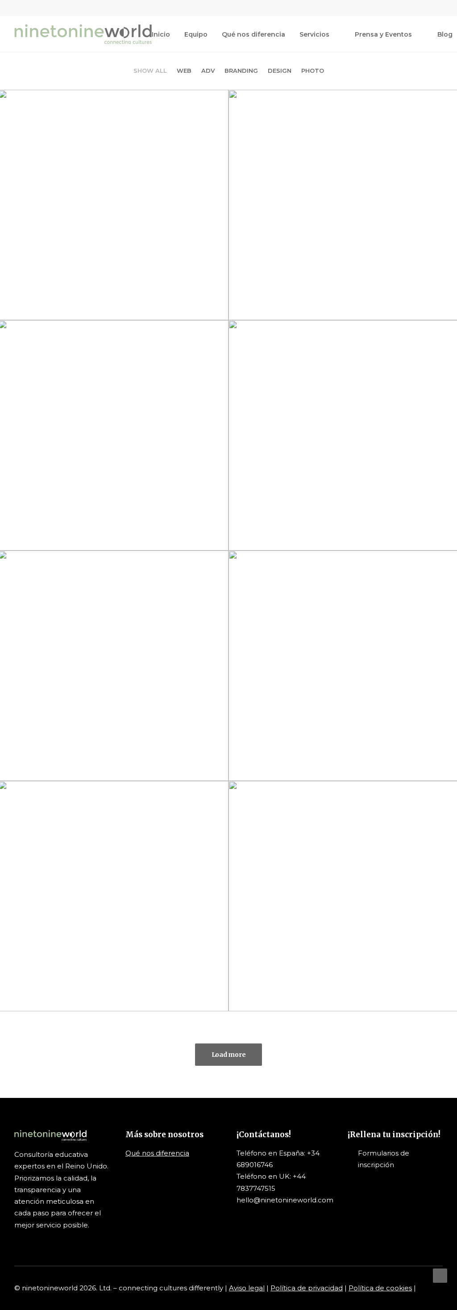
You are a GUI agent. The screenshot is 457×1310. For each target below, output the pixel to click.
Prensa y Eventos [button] (383, 34)
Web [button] (184, 71)
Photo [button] (312, 71)
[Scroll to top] (440, 1275)
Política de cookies (380, 1288)
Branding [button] (241, 71)
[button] (397, 8)
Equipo (196, 34)
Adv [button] (208, 71)
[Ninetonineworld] (83, 34)
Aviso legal (247, 1288)
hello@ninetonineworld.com (285, 1200)
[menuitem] (397, 8)
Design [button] (279, 71)
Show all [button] (150, 71)
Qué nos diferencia (253, 34)
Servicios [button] (314, 34)
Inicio (161, 34)
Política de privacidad (306, 1288)
